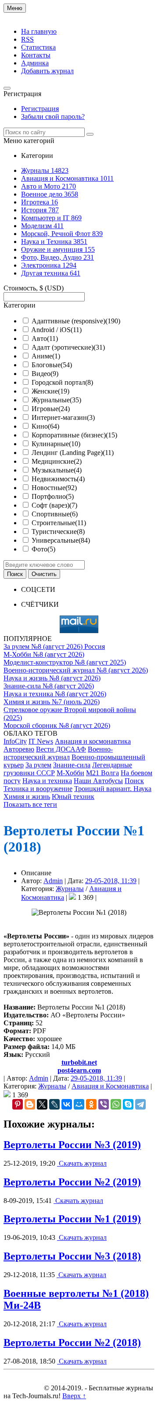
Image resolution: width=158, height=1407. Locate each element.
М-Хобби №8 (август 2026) (44, 654)
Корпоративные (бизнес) (74, 435)
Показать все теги (30, 804)
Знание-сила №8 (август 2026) (49, 686)
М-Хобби (70, 773)
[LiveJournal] (54, 1104)
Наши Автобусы (98, 780)
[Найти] (89, 134)
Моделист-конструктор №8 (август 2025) (65, 662)
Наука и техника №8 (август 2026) (55, 694)
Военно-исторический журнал (58, 753)
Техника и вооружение (38, 788)
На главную (39, 31)
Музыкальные (57, 470)
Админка (35, 63)
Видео (45, 373)
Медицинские (57, 461)
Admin (53, 880)
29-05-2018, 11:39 (110, 880)
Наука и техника (47, 780)
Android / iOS (56, 329)
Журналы (70, 888)
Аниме (46, 356)
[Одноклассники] (91, 1104)
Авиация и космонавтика (93, 741)
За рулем (38, 765)
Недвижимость (58, 479)
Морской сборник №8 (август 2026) (57, 725)
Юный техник (73, 796)
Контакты (35, 55)
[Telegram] (140, 1104)
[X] (42, 1104)
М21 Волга (102, 773)
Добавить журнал (47, 71)
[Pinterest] (17, 1104)
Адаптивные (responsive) (76, 321)
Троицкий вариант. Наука (112, 788)
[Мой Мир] (79, 1104)
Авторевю (19, 749)
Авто (45, 338)
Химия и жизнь (27, 796)
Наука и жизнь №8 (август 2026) (52, 678)
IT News (41, 741)
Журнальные (56, 400)
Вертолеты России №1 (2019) (72, 1218)
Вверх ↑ (74, 1396)
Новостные (54, 487)
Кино (45, 426)
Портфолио (53, 496)
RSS (27, 39)
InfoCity (15, 741)
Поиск (134, 780)
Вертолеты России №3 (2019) (72, 1144)
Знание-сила (71, 765)
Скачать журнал (82, 1163)
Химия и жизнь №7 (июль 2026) (52, 701)
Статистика (38, 47)
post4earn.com (79, 1070)
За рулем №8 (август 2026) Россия (54, 646)
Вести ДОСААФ (61, 749)
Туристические (58, 531)
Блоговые (52, 365)
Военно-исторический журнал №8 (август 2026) (76, 670)
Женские (50, 391)
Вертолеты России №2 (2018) (72, 1342)
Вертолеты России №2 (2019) (72, 1182)
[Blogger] (30, 1104)
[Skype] (128, 1104)
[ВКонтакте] (66, 1104)
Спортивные (55, 514)
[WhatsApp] (116, 1104)
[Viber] (103, 1104)
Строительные (59, 522)
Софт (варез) (54, 505)
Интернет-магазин (63, 417)
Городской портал (62, 382)
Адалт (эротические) (68, 347)
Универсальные (61, 540)
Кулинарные (56, 444)
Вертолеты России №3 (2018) (72, 1256)
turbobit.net (79, 1062)
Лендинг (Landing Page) (73, 452)
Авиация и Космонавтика (110, 1086)
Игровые (51, 408)
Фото (43, 549)
